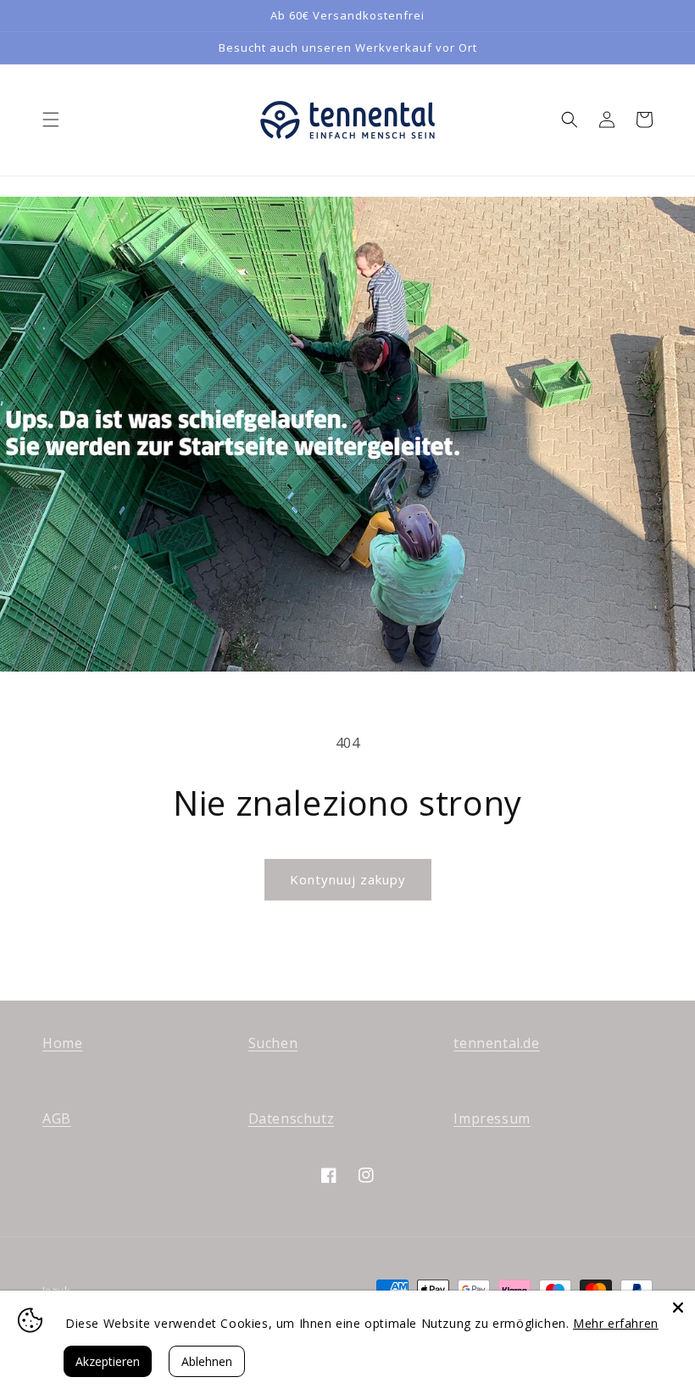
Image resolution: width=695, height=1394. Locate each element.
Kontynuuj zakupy (348, 879)
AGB (56, 1118)
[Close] (678, 1307)
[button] (51, 119)
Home (62, 1043)
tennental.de (496, 1043)
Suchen (273, 1043)
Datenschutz (291, 1118)
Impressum (491, 1118)
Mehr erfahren (616, 1323)
